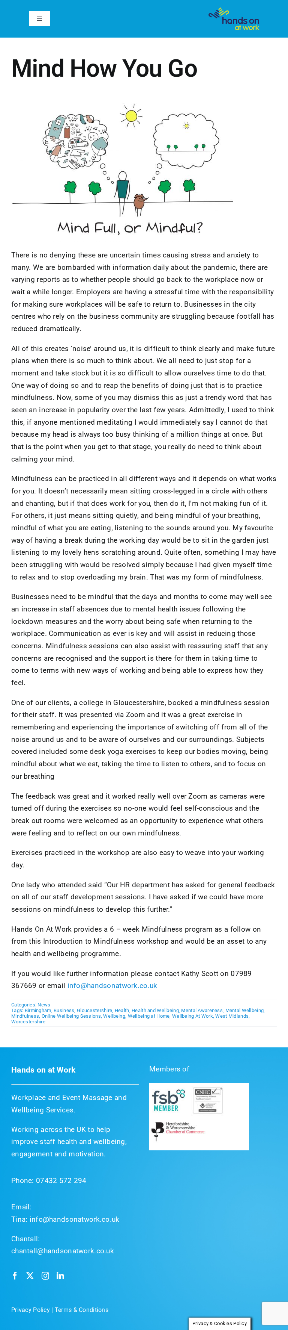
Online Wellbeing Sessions (71, 1016)
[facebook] (15, 1276)
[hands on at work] (233, 11)
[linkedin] (60, 1276)
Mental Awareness (202, 1010)
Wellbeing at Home (149, 1016)
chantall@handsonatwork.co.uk (62, 1251)
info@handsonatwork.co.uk (113, 985)
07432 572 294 (61, 1180)
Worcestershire (28, 1021)
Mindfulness (25, 1016)
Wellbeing (114, 1016)
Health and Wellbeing (155, 1010)
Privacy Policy (30, 1309)
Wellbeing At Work (192, 1016)
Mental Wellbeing (244, 1010)
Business (64, 1010)
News (44, 1005)
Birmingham (38, 1010)
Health (122, 1010)
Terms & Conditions (81, 1309)
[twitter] (30, 1276)
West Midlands (232, 1016)
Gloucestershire (94, 1010)
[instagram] (45, 1276)
